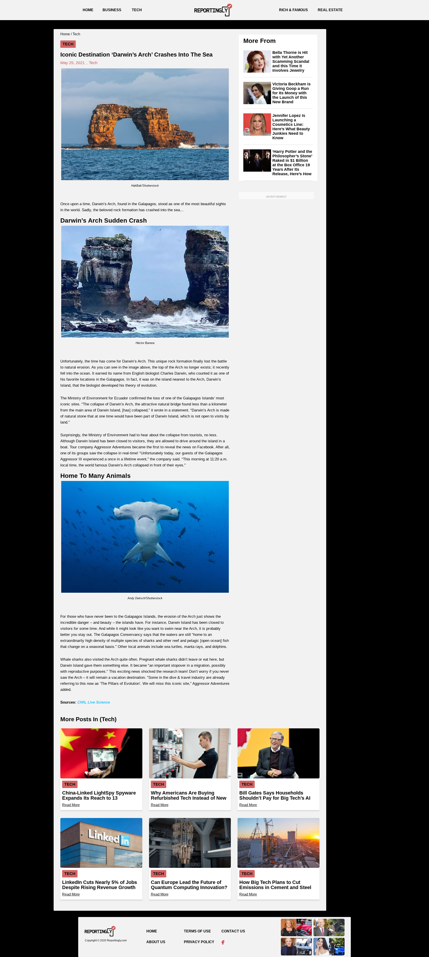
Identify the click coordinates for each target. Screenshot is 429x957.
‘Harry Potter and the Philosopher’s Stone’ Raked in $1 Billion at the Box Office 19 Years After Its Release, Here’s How (292, 162)
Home (88, 10)
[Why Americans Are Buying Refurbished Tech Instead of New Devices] (190, 753)
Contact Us (233, 931)
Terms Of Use (197, 931)
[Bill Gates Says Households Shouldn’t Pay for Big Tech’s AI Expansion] (279, 753)
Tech (137, 10)
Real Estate (330, 10)
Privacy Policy (199, 942)
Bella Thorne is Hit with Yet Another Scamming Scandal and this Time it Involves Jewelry (290, 61)
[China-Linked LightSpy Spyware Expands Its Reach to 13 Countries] (101, 753)
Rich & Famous (293, 10)
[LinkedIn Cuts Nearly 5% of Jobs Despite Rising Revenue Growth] (101, 843)
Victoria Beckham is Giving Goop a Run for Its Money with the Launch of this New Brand (291, 93)
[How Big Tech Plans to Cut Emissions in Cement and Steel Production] (279, 843)
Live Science (99, 702)
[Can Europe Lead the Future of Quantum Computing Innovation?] (190, 843)
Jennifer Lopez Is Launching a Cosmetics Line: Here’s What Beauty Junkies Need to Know (291, 126)
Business (112, 10)
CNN (81, 702)
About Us (155, 942)
